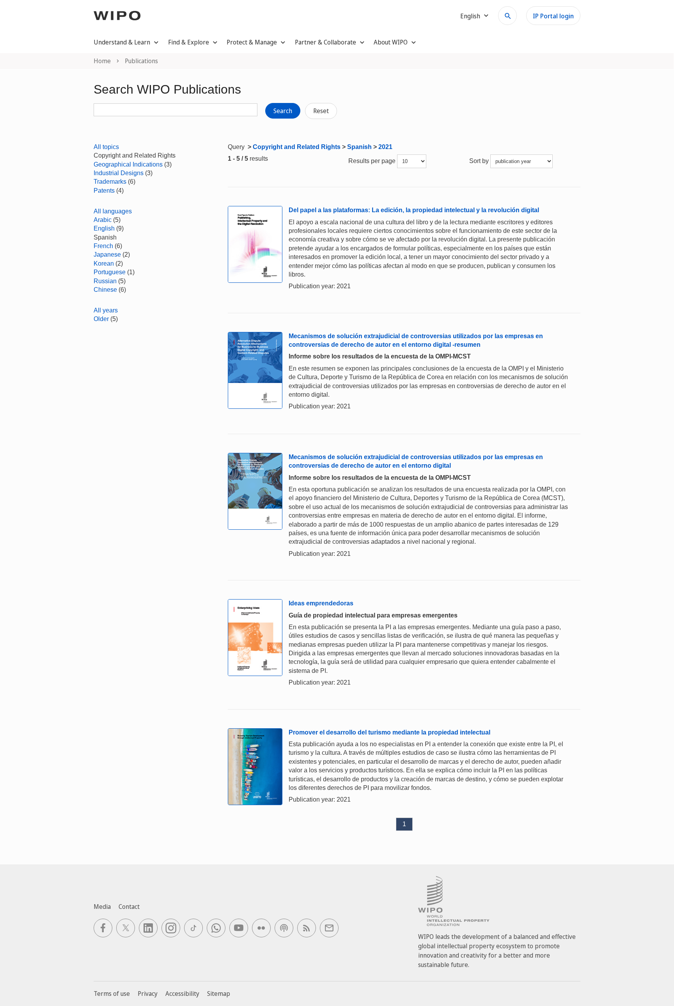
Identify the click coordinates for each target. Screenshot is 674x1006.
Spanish (359, 147)
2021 (385, 147)
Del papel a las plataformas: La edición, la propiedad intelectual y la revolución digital (414, 210)
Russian (105, 281)
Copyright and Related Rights (297, 147)
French (103, 246)
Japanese (107, 254)
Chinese (105, 289)
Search (282, 110)
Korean (104, 263)
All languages (113, 211)
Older (101, 319)
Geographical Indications (128, 164)
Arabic (103, 219)
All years (106, 310)
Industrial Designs (119, 173)
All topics (106, 147)
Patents (104, 190)
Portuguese (110, 272)
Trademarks (110, 181)
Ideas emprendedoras (321, 603)
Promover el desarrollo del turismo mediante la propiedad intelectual (389, 732)
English (104, 228)
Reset (321, 110)
